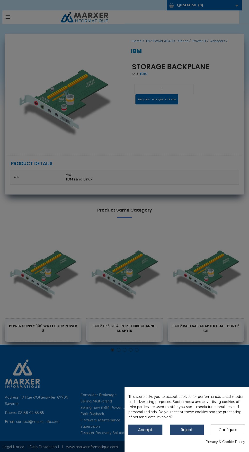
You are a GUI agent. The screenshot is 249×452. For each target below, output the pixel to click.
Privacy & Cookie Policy (225, 442)
